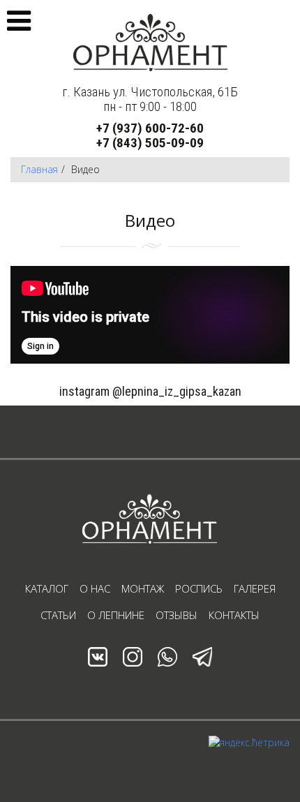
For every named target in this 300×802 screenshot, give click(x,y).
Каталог (46, 588)
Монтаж (142, 588)
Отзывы (176, 615)
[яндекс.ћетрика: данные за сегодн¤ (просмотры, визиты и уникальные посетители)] (249, 743)
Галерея (255, 588)
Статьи (58, 615)
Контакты (234, 615)
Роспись (199, 588)
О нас (95, 588)
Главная (39, 169)
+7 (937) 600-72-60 (150, 128)
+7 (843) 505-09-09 (150, 143)
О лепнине (115, 615)
